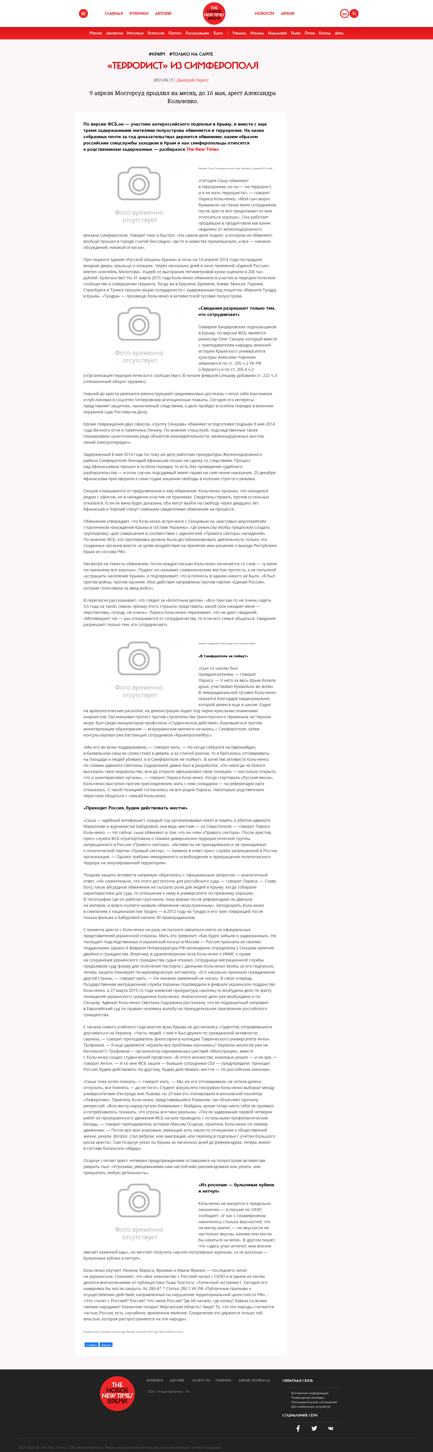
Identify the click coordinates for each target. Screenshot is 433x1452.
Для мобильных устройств (310, 1406)
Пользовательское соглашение (314, 1402)
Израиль (257, 33)
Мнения (223, 1380)
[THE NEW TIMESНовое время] (214, 13)
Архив (287, 13)
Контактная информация (309, 1393)
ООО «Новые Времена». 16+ (169, 1391)
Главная (114, 13)
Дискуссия (114, 33)
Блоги (218, 33)
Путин (310, 33)
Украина (239, 33)
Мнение (96, 33)
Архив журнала (254, 1380)
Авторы (163, 13)
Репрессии (156, 33)
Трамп (296, 33)
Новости (264, 13)
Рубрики (138, 13)
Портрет (175, 33)
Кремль (325, 33)
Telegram (106, 1345)
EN (344, 14)
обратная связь (297, 1380)
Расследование (198, 33)
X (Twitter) (91, 1345)
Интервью (135, 33)
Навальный (277, 33)
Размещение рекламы (308, 1397)
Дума (339, 33)
